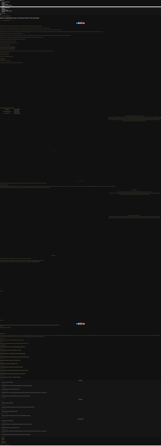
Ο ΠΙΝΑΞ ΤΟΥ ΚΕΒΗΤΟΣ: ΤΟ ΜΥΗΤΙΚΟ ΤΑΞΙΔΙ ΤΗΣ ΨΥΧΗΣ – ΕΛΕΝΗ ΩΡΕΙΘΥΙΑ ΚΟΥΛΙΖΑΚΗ (16, 415)
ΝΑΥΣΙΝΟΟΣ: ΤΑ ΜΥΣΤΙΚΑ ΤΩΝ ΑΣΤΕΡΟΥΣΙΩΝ (9, 363)
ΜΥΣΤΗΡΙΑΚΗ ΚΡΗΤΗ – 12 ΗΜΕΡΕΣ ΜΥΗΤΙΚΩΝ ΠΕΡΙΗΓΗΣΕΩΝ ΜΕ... (13, 353)
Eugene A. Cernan (17, 112)
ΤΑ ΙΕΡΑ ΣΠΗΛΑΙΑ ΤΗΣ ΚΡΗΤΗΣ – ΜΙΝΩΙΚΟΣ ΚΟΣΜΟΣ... (10, 377)
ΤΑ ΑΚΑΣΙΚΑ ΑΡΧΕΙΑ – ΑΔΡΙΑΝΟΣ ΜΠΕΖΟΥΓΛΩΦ (9, 411)
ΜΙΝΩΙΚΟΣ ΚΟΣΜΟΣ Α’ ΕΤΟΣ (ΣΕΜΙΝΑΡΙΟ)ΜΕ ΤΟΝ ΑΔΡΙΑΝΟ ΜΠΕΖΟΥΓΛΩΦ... (14, 356)
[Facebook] (77, 23)
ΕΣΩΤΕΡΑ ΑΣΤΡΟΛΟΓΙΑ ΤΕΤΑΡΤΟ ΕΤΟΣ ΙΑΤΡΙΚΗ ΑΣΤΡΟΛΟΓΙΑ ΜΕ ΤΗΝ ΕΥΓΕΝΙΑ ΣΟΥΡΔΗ (16, 434)
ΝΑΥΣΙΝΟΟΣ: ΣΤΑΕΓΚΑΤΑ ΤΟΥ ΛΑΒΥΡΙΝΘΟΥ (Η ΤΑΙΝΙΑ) (10, 350)
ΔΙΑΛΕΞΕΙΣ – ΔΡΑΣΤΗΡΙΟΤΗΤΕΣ (7, 5)
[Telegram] (78, 23)
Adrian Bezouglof (6, 20)
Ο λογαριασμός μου (4, 442)
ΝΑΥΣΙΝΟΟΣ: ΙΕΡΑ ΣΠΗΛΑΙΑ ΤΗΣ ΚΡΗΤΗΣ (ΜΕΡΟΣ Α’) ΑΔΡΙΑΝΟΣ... (12, 373)
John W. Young (16, 110)
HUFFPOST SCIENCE (35, 261)
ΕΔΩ (24, 260)
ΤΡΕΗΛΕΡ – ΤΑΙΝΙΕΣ (5, 4)
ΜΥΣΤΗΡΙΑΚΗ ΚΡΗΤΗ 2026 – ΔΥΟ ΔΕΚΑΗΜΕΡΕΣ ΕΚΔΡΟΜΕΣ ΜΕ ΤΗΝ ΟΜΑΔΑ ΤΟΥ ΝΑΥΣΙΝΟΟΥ (17, 385)
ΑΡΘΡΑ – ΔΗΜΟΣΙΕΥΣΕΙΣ (6, 7)
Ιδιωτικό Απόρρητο (4, 441)
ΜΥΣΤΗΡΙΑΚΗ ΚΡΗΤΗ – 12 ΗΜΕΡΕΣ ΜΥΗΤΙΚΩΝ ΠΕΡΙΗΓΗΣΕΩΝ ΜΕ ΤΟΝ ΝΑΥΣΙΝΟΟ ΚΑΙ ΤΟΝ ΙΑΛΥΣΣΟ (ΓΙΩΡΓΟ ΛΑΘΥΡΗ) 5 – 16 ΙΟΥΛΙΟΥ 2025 (24, 392)
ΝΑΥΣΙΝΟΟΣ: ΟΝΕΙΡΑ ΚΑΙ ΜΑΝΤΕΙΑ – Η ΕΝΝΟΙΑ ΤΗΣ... (10, 360)
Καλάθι (2, 443)
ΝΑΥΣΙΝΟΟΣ (4, 3)
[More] (84, 23)
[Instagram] (80, 23)
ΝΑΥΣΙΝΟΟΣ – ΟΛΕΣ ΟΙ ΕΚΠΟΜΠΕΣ (7, 382)
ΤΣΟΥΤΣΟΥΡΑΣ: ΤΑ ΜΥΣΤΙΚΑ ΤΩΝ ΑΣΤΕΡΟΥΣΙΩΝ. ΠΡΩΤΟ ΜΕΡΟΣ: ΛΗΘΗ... (14, 370)
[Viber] (82, 23)
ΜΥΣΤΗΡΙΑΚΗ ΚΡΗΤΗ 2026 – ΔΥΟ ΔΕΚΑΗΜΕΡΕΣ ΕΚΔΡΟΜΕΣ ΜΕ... (12, 346)
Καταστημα (3, 6)
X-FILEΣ (3, 2)
